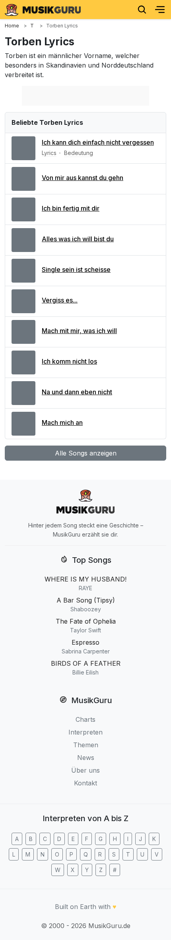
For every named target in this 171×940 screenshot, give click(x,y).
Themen (85, 745)
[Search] (142, 9)
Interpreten (85, 732)
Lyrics (49, 152)
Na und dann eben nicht (77, 392)
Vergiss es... (60, 300)
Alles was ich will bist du (78, 239)
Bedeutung (78, 152)
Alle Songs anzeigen (86, 453)
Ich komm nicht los (69, 361)
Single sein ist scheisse (76, 269)
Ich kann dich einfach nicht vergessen (98, 142)
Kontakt (85, 783)
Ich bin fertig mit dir (70, 208)
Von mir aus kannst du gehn (82, 178)
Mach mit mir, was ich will (79, 331)
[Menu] (160, 9)
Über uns (85, 770)
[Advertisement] (85, 96)
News (85, 758)
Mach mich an (62, 422)
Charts (85, 719)
